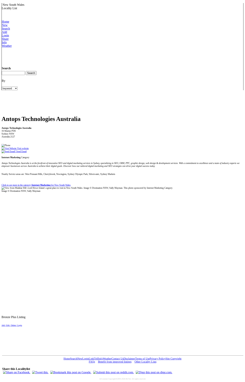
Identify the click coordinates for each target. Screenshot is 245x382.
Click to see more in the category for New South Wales (36, 185)
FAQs (92, 361)
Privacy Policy (158, 358)
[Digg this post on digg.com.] (154, 372)
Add (4, 32)
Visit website (22, 148)
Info (4, 42)
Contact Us (117, 358)
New (5, 25)
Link (91, 358)
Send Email (21, 151)
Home (5, 21)
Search (6, 28)
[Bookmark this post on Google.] (70, 372)
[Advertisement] (71, 56)
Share (5, 39)
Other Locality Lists (145, 361)
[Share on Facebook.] (16, 372)
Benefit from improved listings (114, 361)
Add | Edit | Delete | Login (12, 325)
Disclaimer (129, 358)
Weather (7, 45)
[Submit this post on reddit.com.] (113, 372)
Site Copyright (173, 358)
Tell (96, 358)
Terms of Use (142, 358)
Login (5, 35)
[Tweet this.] (40, 372)
